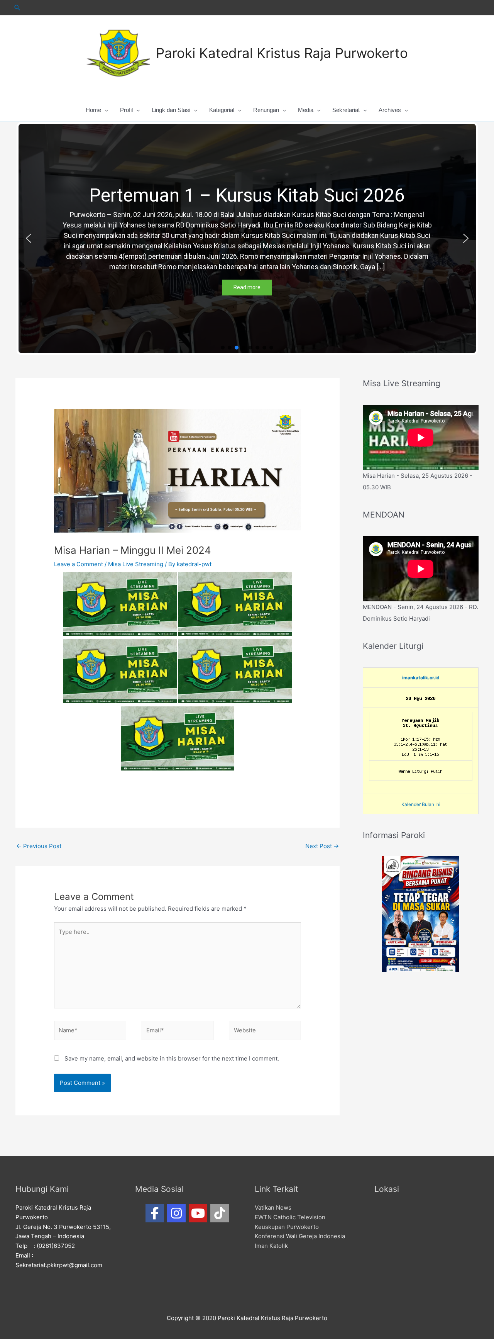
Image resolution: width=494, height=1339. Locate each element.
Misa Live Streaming (135, 564)
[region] (247, 238)
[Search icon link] (17, 7)
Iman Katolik (271, 1245)
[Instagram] (176, 1213)
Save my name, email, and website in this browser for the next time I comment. (171, 1058)
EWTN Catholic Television (290, 1217)
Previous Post (38, 846)
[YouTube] (198, 1213)
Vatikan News (273, 1207)
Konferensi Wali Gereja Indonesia (300, 1236)
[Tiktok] (219, 1213)
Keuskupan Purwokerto (287, 1226)
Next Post (322, 846)
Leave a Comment (78, 564)
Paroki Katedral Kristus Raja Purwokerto (282, 53)
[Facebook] (154, 1213)
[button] (28, 238)
